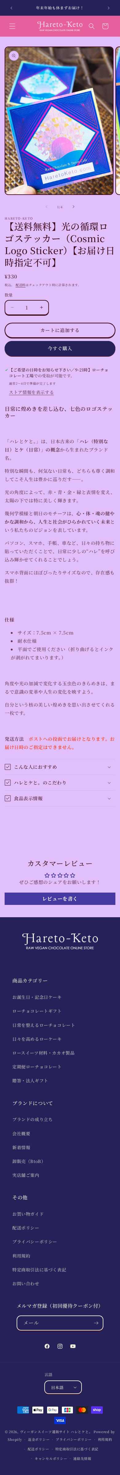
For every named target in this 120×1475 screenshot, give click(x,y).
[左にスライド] (46, 206)
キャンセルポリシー (51, 1458)
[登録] (96, 1323)
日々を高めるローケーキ (37, 1039)
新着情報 (21, 1147)
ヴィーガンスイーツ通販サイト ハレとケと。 (56, 1431)
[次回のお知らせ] (108, 8)
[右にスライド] (73, 206)
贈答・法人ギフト (30, 1080)
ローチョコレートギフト (37, 1011)
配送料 (21, 284)
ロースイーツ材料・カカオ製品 (43, 1053)
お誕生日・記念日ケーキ (37, 997)
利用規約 (21, 1256)
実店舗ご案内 (25, 1175)
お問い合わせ (25, 1283)
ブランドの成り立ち (32, 1119)
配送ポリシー (25, 1228)
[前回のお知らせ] (11, 8)
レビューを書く (60, 898)
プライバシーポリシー (34, 1241)
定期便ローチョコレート (37, 1067)
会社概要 (21, 1133)
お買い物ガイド (28, 1214)
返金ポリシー (39, 1439)
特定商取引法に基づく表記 (39, 1269)
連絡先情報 (82, 1458)
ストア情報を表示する (31, 392)
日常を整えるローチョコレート (43, 1025)
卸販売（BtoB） (29, 1161)
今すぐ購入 (60, 348)
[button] (12, 26)
